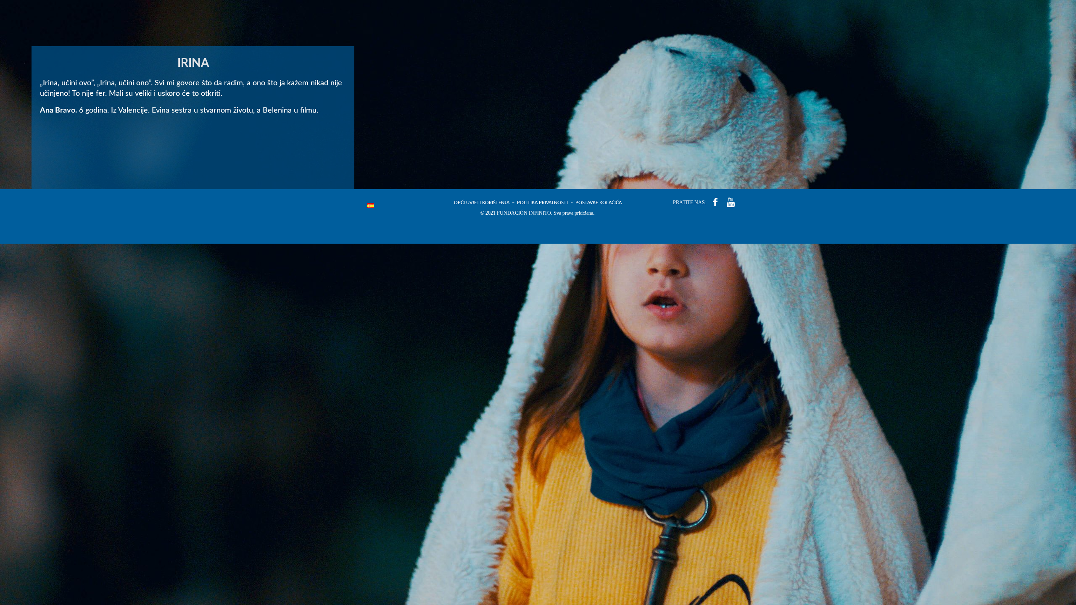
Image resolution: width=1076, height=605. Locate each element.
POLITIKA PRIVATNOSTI (542, 202)
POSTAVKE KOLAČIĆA (598, 202)
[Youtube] (730, 202)
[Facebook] (715, 202)
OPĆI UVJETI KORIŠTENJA (481, 202)
